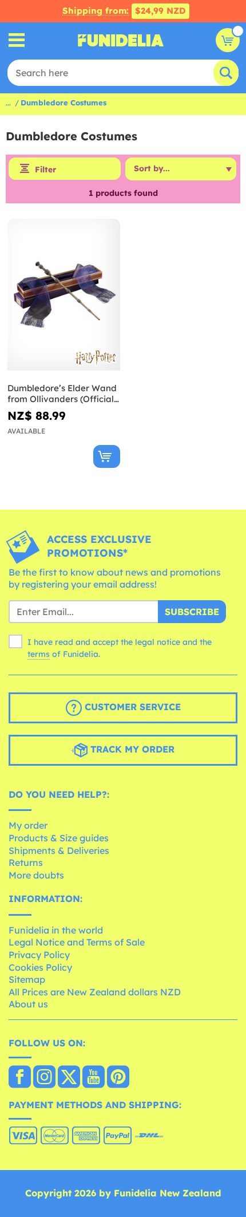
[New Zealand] (20, 1077)
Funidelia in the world (56, 930)
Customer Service (131, 706)
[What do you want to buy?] (17, 40)
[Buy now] (106, 456)
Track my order (131, 749)
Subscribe (192, 611)
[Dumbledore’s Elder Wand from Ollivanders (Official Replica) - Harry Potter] (63, 295)
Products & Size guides (59, 838)
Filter (45, 169)
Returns (26, 862)
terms (38, 654)
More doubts (36, 875)
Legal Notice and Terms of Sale (77, 942)
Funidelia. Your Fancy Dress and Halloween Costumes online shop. (121, 40)
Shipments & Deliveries (59, 850)
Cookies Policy (40, 967)
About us (28, 1004)
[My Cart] (228, 40)
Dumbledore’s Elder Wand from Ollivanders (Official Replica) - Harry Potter (62, 394)
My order (28, 825)
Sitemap (27, 979)
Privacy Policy (39, 954)
